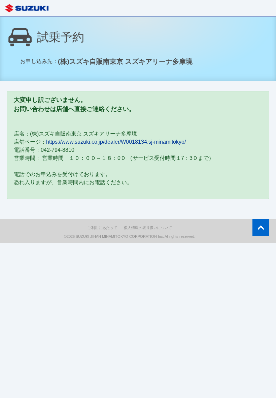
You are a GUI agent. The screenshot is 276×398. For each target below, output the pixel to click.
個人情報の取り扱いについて (148, 228)
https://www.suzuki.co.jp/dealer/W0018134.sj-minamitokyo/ (116, 142)
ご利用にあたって (102, 228)
